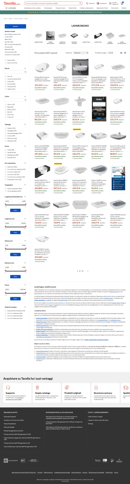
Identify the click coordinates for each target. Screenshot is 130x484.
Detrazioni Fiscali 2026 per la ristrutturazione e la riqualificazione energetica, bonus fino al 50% (61, 417)
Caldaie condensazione (86, 8)
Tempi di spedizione (10, 424)
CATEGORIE (12, 8)
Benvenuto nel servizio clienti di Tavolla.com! (24, 472)
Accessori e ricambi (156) (12, 54)
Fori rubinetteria (10, 163)
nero (78, 305)
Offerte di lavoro (48, 472)
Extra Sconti (114, 8)
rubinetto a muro (115, 320)
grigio (122, 303)
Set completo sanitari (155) (13, 34)
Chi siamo (40, 472)
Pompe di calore (60, 8)
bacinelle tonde (62, 300)
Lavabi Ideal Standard (42, 351)
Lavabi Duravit (40, 358)
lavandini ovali (108, 298)
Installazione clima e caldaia (32, 8)
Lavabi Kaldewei (41, 357)
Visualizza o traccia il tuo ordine (14, 420)
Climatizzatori (48, 8)
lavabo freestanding (42, 335)
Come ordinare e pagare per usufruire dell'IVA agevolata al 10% (22, 438)
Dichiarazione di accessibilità (96, 472)
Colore (7, 96)
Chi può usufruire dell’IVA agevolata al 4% (17, 443)
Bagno (10, 18)
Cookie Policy (109, 472)
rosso (50, 305)
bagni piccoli (114, 291)
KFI (68, 481)
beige (118, 303)
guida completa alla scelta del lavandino (96, 339)
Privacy (116, 472)
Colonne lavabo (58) (11, 52)
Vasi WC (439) (9, 42)
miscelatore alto (102, 320)
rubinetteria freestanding (43, 337)
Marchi (7, 68)
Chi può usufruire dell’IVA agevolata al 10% (17, 434)
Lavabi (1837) (9, 37)
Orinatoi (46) (8, 47)
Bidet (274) (8, 39)
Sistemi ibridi (72, 8)
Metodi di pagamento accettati (13, 431)
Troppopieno (9, 185)
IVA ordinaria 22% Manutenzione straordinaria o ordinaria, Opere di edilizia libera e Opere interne (64, 428)
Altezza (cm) (9, 241)
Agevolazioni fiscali (102, 8)
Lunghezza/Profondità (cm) (13, 197)
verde (56, 305)
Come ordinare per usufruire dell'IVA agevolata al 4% (20, 446)
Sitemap (90, 424)
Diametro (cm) (9, 263)
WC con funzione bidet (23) (13, 44)
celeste (114, 303)
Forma (7, 146)
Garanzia (84, 472)
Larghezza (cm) (9, 219)
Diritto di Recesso (76, 472)
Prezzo (7, 285)
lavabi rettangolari (39, 300)
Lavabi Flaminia (40, 353)
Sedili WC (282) (9, 49)
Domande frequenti (10, 416)
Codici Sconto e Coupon (95, 416)
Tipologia (8, 124)
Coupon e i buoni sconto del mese (98, 420)
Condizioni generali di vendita (62, 472)
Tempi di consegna (11, 307)
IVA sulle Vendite (9, 427)
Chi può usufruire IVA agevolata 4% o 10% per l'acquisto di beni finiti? (64, 422)
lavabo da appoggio (41, 318)
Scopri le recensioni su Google (70, 12)
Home (5, 18)
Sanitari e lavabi (18, 18)
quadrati (48, 300)
